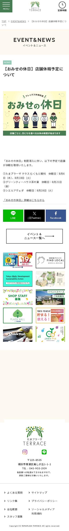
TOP (4, 21)
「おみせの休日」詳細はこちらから (24, 200)
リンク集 (12, 501)
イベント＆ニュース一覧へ (34, 236)
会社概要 (12, 509)
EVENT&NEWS (18, 21)
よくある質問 (15, 492)
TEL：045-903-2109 (34, 468)
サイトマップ (39, 492)
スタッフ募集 (15, 516)
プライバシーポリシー (44, 501)
